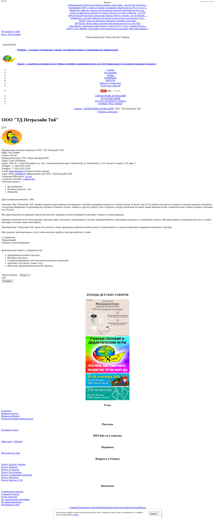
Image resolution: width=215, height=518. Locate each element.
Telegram (18, 441)
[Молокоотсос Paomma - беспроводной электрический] (107, 335)
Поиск (142, 507)
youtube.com (29, 179)
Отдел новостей (9, 497)
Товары (110, 75)
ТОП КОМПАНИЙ (110, 98)
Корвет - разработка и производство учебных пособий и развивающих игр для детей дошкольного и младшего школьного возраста (86, 64)
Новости (112, 507)
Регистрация (133, 507)
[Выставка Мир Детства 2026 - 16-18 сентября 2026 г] (107, 385)
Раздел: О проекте (10, 469)
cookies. (76, 515)
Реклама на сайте (9, 430)
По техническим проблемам (15, 499)
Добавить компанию (107, 111)
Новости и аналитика (110, 83)
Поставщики (110, 72)
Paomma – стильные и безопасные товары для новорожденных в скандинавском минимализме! (67, 50)
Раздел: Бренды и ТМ (12, 480)
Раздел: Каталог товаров (13, 464)
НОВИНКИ (110, 78)
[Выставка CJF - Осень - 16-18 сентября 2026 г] (107, 399)
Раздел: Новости (9, 467)
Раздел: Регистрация (11, 472)
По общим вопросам (11, 502)
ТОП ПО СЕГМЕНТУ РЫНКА (110, 101)
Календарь (121, 507)
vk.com (28, 176)
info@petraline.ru (17, 171)
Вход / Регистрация (11, 34)
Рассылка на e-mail (10, 31)
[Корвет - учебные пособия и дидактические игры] (107, 372)
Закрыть (153, 514)
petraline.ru (20, 174)
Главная (110, 70)
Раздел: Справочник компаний (16, 475)
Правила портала (9, 413)
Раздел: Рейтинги (10, 477)
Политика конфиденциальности (17, 418)
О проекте (6, 411)
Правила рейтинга (10, 416)
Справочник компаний (88, 507)
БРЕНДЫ (110, 80)
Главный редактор (10, 494)
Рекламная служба (10, 504)
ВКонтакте (6, 441)
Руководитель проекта (12, 491)
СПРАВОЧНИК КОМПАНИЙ (110, 96)
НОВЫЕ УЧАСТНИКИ (110, 103)
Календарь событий (110, 86)
